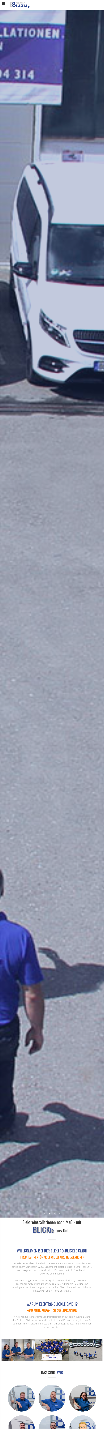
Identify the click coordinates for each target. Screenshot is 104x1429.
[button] (44, 1213)
